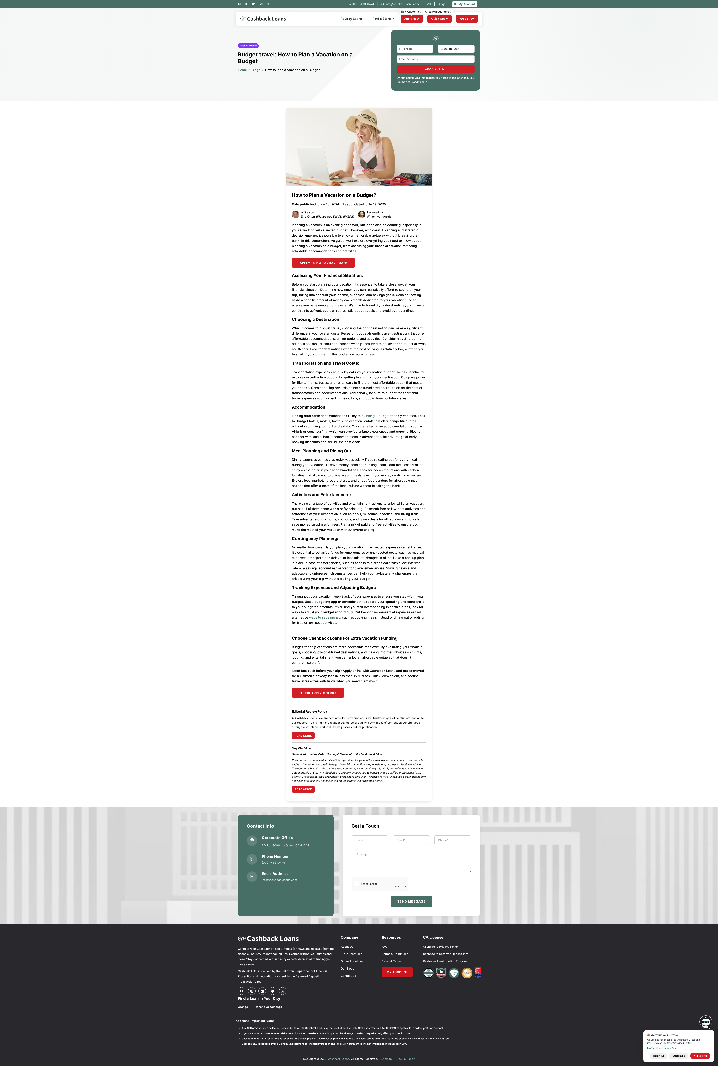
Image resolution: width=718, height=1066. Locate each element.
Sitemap (386, 1059)
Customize (678, 1055)
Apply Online (435, 69)
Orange (243, 1006)
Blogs (443, 4)
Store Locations (351, 954)
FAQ (430, 4)
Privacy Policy (654, 1048)
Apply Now (411, 18)
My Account (466, 4)
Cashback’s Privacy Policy (441, 946)
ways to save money (324, 617)
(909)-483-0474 (365, 4)
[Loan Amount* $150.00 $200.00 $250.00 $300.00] (456, 49)
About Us (347, 946)
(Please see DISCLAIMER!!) (335, 216)
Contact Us (348, 975)
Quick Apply (439, 18)
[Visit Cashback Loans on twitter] (282, 991)
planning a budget (375, 416)
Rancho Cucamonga (268, 1006)
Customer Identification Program (445, 961)
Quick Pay (467, 18)
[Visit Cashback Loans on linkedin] (262, 991)
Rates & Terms (391, 961)
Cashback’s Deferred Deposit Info (445, 954)
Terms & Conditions (395, 954)
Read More (303, 735)
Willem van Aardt (379, 216)
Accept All (700, 1055)
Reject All (658, 1055)
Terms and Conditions (411, 81)
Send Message (411, 901)
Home (242, 70)
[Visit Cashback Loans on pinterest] (272, 991)
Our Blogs (347, 968)
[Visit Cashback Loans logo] (286, 938)
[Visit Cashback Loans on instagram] (252, 991)
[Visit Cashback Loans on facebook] (241, 991)
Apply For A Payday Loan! (323, 263)
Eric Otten (308, 216)
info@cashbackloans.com (404, 4)
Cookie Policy (405, 1059)
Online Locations (352, 961)
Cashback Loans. (339, 1059)
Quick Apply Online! (318, 693)
